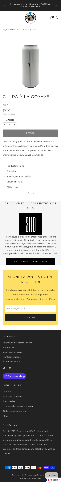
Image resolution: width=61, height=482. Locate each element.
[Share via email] (33, 193)
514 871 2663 (9, 347)
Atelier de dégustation (14, 411)
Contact (7, 391)
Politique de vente (12, 396)
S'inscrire (30, 317)
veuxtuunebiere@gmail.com (17, 342)
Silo (6, 105)
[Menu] (4, 17)
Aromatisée (25, 176)
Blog (5, 416)
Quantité (9, 120)
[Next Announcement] (56, 5)
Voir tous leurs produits (31, 262)
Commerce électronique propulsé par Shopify (30, 475)
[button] (53, 480)
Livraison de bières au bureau (18, 406)
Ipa (14, 171)
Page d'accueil (9, 29)
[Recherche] (56, 17)
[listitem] (30, 5)
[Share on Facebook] (27, 193)
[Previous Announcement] (5, 5)
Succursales (9, 401)
